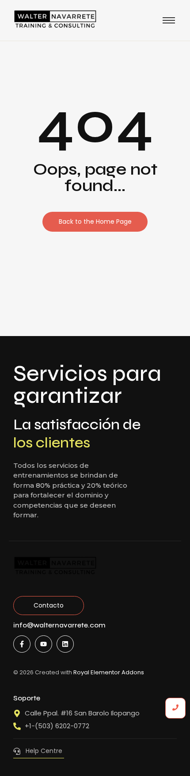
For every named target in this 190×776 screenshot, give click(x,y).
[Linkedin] (65, 644)
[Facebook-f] (21, 644)
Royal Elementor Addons (108, 672)
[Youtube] (43, 644)
